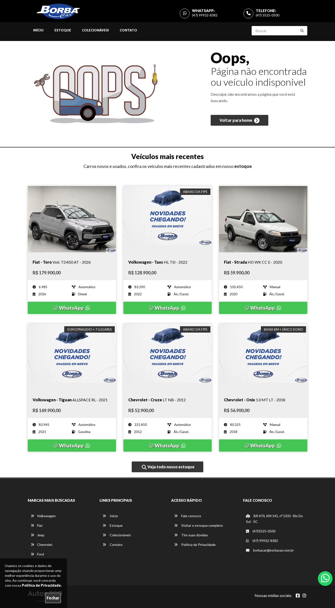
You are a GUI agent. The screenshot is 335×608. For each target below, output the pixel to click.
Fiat (40, 525)
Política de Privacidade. (42, 585)
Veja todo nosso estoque (170, 466)
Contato (128, 30)
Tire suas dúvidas (194, 535)
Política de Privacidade (198, 544)
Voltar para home (236, 120)
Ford (40, 554)
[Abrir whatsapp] (325, 578)
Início (38, 30)
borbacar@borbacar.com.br (273, 550)
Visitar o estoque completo (201, 525)
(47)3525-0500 (263, 531)
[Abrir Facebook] (298, 595)
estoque (243, 166)
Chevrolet (44, 544)
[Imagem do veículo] (72, 219)
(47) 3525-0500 (267, 15)
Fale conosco (190, 516)
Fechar (53, 597)
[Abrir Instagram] (304, 595)
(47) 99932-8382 (205, 15)
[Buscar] (302, 30)
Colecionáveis (95, 30)
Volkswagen (46, 516)
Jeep (40, 535)
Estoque (62, 30)
